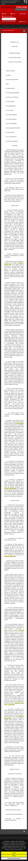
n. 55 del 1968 (11, 704)
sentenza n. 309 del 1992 (10, 488)
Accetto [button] (14, 852)
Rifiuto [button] (14, 855)
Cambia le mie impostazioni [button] (14, 858)
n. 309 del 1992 (19, 423)
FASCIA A (15, 1)
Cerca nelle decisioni (21, 9)
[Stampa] (24, 31)
